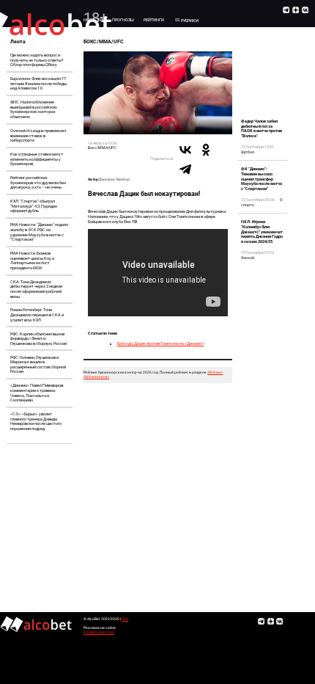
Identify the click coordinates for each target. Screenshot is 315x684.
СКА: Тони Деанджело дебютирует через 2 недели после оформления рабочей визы (36, 289)
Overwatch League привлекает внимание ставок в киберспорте (38, 135)
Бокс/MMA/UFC (102, 147)
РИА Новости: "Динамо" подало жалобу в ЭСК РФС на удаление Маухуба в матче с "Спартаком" (39, 231)
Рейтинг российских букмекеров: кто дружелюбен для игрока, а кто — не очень (38, 182)
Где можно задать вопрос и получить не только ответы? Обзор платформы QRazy (37, 60)
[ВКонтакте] (185, 150)
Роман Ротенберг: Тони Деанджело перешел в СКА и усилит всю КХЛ (37, 314)
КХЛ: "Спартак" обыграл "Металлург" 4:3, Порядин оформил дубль (33, 206)
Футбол (247, 152)
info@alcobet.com (99, 632)
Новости (93, 20)
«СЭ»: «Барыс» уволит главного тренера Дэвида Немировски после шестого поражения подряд (36, 421)
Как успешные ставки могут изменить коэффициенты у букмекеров (36, 159)
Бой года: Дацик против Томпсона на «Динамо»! (160, 343)
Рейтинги (154, 20)
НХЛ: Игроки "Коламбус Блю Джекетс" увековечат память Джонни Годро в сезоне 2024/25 (262, 231)
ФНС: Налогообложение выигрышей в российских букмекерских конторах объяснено (33, 109)
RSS (125, 619)
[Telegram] (185, 169)
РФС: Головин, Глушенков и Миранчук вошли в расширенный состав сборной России (38, 364)
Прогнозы (123, 20)
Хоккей (247, 257)
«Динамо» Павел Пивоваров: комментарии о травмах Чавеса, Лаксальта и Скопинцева (37, 392)
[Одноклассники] (206, 150)
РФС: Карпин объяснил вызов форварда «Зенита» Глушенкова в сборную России (38, 339)
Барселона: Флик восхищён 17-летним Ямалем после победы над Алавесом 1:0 (38, 83)
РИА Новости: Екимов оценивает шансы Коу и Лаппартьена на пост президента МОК (32, 260)
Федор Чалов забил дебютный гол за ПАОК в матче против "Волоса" (261, 128)
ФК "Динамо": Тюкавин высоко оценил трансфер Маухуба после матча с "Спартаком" (261, 178)
